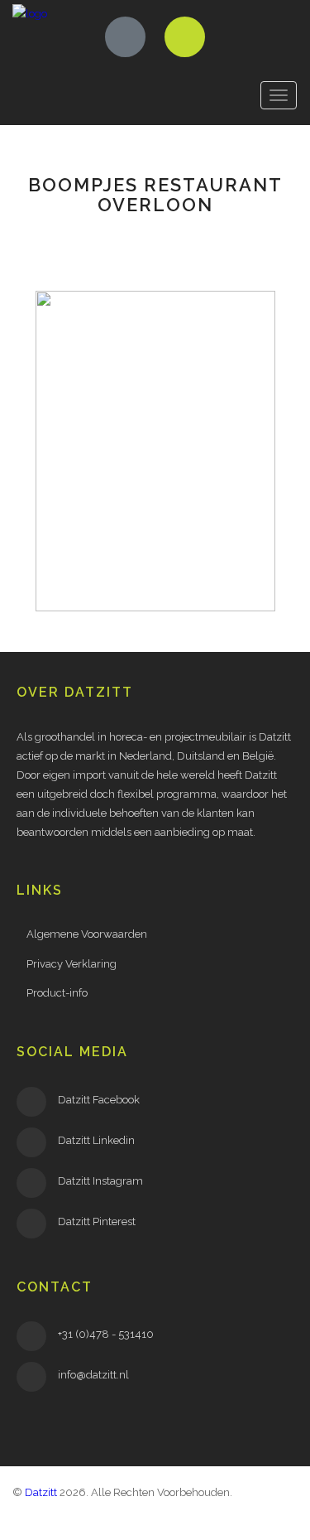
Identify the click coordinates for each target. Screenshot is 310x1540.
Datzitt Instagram (100, 1181)
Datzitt (41, 1492)
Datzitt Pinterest (97, 1221)
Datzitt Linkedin (96, 1140)
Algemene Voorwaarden (86, 934)
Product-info (57, 993)
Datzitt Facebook (99, 1099)
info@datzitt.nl (93, 1375)
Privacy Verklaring (71, 964)
